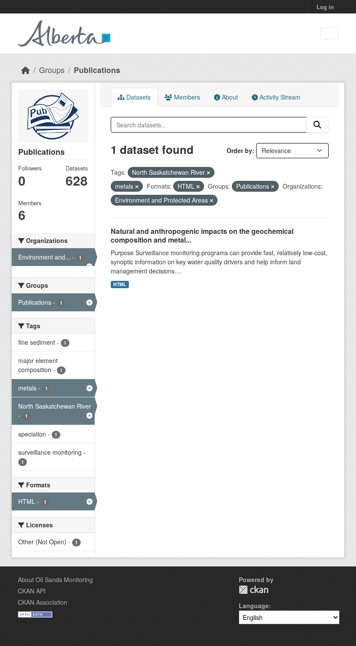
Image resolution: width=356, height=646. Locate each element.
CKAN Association (42, 602)
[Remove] (208, 172)
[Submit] (317, 125)
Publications (97, 69)
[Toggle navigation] (329, 33)
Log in (325, 7)
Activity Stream (279, 97)
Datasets (138, 97)
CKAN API (32, 590)
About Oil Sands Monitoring (55, 579)
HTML (119, 284)
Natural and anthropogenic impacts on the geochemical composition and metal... (202, 235)
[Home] (25, 69)
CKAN (253, 589)
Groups (52, 69)
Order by (239, 150)
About (229, 97)
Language (254, 605)
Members (186, 97)
